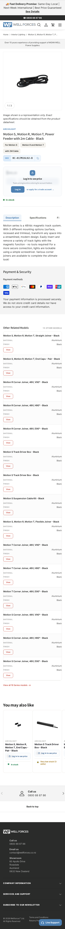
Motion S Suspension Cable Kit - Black (23, 498)
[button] (53, 25)
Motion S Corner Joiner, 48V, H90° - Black (25, 638)
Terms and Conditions (38, 917)
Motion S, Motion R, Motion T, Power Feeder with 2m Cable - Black (43, 35)
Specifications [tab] (38, 217)
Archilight (9, 129)
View (8, 350)
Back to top (32, 806)
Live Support (52, 922)
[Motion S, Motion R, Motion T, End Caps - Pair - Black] (18, 724)
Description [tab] (12, 217)
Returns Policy (35, 920)
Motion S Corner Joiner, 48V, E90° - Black (25, 661)
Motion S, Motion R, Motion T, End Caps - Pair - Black (31, 358)
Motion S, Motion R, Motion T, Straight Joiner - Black (31, 335)
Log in (18, 189)
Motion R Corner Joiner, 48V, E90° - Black (25, 428)
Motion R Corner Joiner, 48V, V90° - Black (25, 382)
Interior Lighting (18, 35)
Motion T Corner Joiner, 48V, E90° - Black (25, 591)
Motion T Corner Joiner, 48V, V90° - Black (25, 545)
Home (5, 35)
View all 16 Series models (15, 685)
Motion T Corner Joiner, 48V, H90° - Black (25, 568)
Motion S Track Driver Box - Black (21, 452)
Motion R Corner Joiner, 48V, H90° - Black (25, 405)
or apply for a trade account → (40, 189)
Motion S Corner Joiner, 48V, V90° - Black (25, 614)
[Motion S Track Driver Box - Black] (47, 724)
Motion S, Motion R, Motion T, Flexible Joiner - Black (31, 521)
